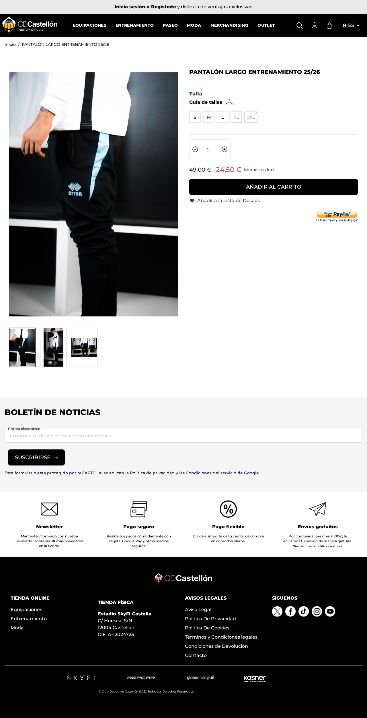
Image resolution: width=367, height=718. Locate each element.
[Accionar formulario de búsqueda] (299, 25)
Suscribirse (32, 457)
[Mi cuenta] (314, 25)
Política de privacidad (152, 473)
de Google (248, 473)
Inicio (10, 44)
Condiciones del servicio (211, 473)
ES (351, 25)
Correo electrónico (24, 429)
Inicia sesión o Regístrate (145, 6)
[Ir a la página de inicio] (29, 25)
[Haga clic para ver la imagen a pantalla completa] (93, 194)
